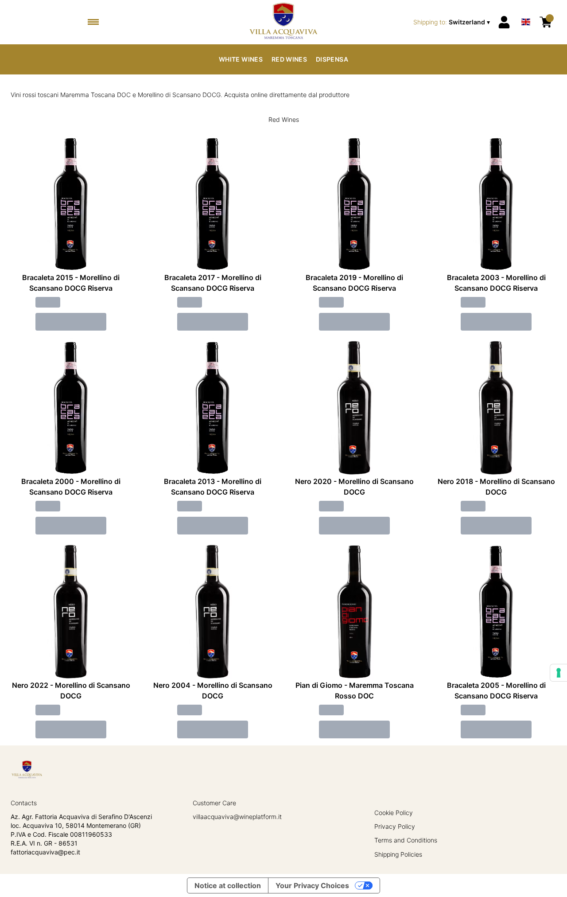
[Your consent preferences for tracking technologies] (558, 672)
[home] (283, 22)
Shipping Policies (398, 854)
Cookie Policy (393, 812)
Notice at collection (227, 885)
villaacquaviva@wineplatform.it (237, 816)
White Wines (241, 59)
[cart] (546, 22)
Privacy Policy (394, 826)
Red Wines (289, 59)
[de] (526, 10)
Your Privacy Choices (312, 885)
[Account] (504, 22)
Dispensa (332, 59)
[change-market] (452, 22)
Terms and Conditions (405, 840)
